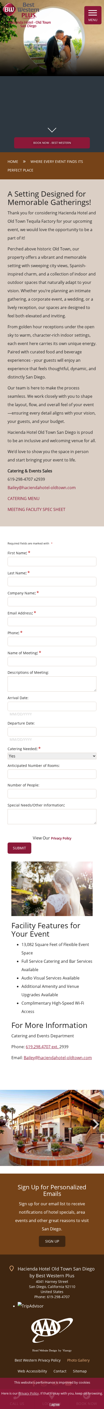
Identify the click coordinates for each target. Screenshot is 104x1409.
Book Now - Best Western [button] (52, 143)
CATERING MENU (24, 498)
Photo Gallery (78, 1360)
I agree (54, 1404)
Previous (8, 1124)
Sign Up (52, 1241)
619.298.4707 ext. (42, 1047)
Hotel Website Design (44, 1350)
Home (13, 161)
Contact (60, 1371)
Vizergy (67, 1350)
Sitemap (80, 1371)
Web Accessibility (32, 1371)
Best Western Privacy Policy (38, 1360)
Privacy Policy (28, 1393)
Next (96, 1124)
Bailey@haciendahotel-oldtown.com (58, 1057)
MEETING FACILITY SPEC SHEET (36, 509)
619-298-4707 (58, 1296)
